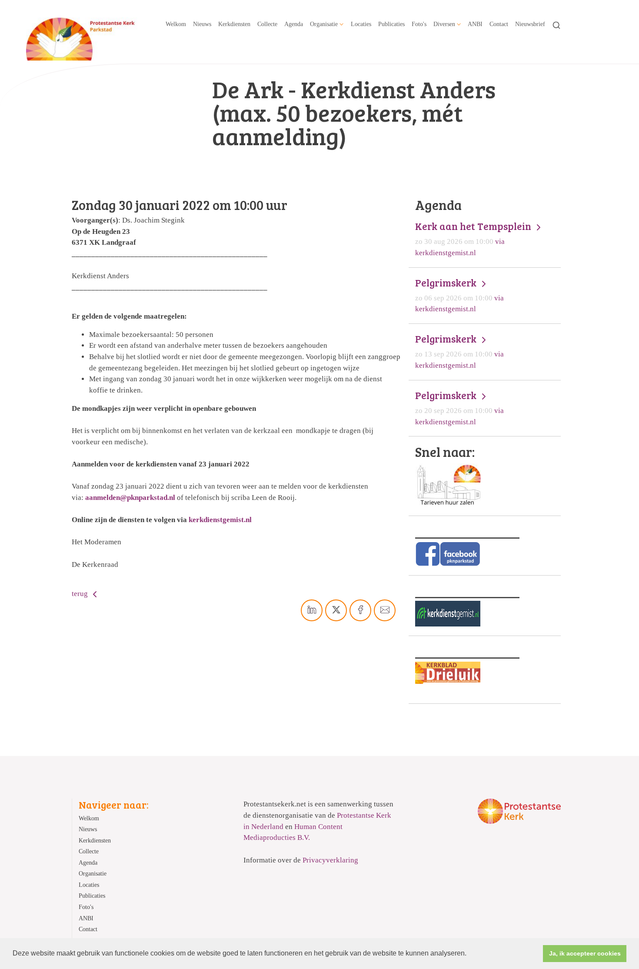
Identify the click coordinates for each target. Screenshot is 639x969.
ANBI (475, 23)
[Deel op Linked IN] (312, 610)
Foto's (419, 23)
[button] (469, 954)
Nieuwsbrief (530, 23)
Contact (498, 23)
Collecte (267, 23)
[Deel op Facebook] (360, 610)
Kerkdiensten (234, 23)
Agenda (293, 23)
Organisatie (324, 23)
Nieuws (202, 23)
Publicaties (391, 23)
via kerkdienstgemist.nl (474, 238)
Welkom (176, 23)
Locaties (361, 23)
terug (81, 593)
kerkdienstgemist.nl (220, 520)
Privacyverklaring (330, 860)
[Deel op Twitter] (336, 610)
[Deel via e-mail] (385, 610)
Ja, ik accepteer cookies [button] (585, 953)
